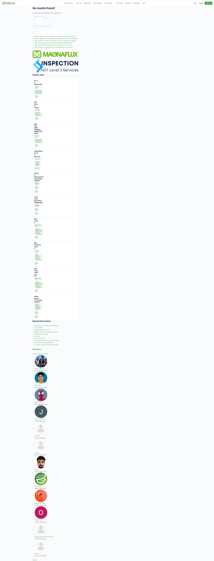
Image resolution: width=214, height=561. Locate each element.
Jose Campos (39, 368)
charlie (37, 452)
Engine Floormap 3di (41, 334)
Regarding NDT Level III (42, 330)
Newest (35, 354)
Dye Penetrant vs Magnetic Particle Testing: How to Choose (54, 47)
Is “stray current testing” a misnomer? (46, 345)
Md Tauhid (38, 385)
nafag (36, 469)
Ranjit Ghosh (39, 402)
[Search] (195, 3)
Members (37, 349)
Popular (45, 354)
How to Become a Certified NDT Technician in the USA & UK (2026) (56, 38)
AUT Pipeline (39, 328)
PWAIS (37, 553)
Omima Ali (38, 520)
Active (41, 354)
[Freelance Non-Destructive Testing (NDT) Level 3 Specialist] (56, 66)
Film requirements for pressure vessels (47, 340)
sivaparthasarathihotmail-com (44, 537)
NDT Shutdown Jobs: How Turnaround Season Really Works (54, 43)
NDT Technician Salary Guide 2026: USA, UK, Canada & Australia (55, 41)
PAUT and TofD (39, 338)
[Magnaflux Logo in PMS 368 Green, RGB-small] (56, 54)
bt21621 (37, 436)
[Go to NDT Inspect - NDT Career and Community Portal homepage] (8, 3)
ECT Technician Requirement (44, 342)
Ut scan (37, 336)
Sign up (208, 3)
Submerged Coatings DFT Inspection (46, 325)
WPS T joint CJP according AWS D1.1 (46, 332)
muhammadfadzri (40, 503)
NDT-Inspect (39, 486)
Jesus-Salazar (39, 419)
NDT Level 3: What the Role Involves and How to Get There (53, 45)
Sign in (201, 3)
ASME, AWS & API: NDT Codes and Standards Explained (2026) (55, 36)
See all (35, 560)
